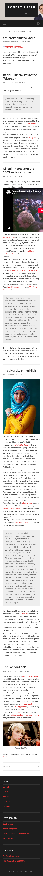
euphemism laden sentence (20, 88)
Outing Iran (24, 614)
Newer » (36, 767)
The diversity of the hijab (19, 370)
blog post (33, 137)
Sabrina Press (8, 838)
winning (17, 706)
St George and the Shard (19, 38)
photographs (27, 503)
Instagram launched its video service (22, 270)
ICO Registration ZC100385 (14, 861)
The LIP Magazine (10, 829)
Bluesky (6, 792)
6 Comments (20, 82)
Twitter (6, 796)
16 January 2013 (9, 671)
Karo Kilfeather (13, 287)
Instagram (7, 801)
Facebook (7, 806)
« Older (6, 767)
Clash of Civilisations (22, 445)
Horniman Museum (30, 676)
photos (23, 706)
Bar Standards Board (11, 856)
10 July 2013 (8, 82)
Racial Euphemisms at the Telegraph (20, 76)
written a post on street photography (24, 715)
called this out (33, 123)
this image (16, 712)
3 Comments (21, 375)
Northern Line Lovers (11, 757)
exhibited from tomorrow (13, 508)
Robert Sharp (21, 7)
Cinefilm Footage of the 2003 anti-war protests (18, 170)
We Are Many (8, 237)
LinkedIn (6, 787)
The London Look (14, 667)
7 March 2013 (8, 375)
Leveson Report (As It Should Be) (16, 833)
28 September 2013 (10, 42)
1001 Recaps (8, 824)
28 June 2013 (8, 176)
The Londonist (27, 704)
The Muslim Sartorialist (24, 522)
